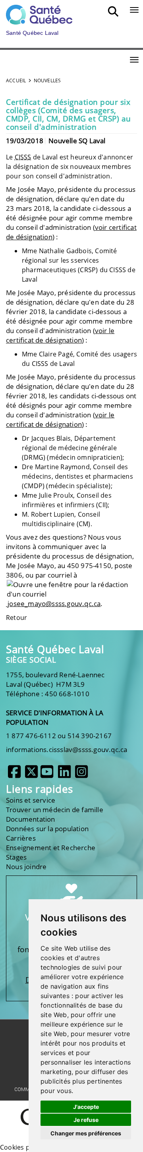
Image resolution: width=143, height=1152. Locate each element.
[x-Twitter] (31, 774)
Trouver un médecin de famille (54, 809)
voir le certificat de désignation (60, 335)
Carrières (21, 838)
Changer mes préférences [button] (85, 1133)
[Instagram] (81, 774)
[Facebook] (14, 774)
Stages (16, 857)
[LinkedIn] (64, 774)
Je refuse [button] (86, 1119)
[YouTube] (47, 774)
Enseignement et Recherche (50, 847)
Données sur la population (47, 828)
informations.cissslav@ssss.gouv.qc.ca (66, 749)
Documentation (30, 819)
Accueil (16, 80)
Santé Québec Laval (55, 649)
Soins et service (30, 800)
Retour (16, 617)
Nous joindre (26, 866)
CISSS (23, 157)
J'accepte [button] (86, 1106)
